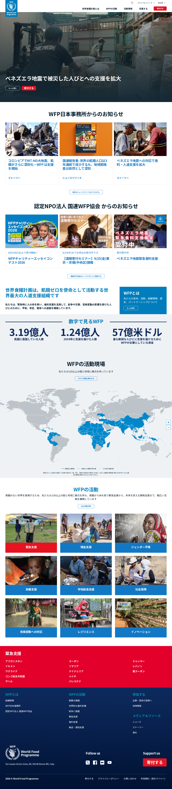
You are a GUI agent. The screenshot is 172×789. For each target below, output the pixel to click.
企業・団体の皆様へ (142, 700)
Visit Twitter (88, 763)
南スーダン (139, 671)
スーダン (74, 661)
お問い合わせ (130, 778)
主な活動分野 (86, 506)
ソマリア (74, 666)
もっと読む (13, 88)
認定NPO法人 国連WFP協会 (18, 711)
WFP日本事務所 (13, 705)
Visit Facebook (95, 763)
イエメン (10, 666)
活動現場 (128, 8)
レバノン (137, 666)
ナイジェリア (76, 671)
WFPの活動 (111, 8)
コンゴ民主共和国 (15, 676)
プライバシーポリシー (108, 778)
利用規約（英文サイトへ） (154, 778)
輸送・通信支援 (76, 727)
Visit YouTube (110, 763)
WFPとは (12, 694)
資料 (135, 732)
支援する (143, 8)
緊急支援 (73, 716)
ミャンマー (139, 661)
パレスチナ (75, 681)
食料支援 (73, 721)
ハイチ (72, 676)
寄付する (160, 8)
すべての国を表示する (86, 378)
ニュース (137, 721)
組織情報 (9, 700)
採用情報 (137, 705)
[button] (168, 422)
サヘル (9, 681)
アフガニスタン (13, 661)
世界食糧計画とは (90, 8)
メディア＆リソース (144, 3)
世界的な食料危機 (77, 705)
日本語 (160, 3)
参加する (139, 694)
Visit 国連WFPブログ (102, 763)
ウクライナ (11, 671)
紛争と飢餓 (74, 711)
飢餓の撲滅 (74, 700)
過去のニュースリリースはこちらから (86, 192)
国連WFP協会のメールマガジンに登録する (86, 276)
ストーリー (138, 727)
